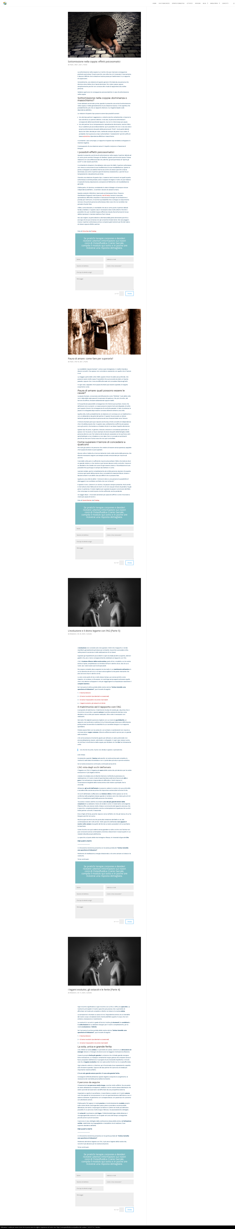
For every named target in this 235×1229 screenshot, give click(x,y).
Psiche (85, 65)
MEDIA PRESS (214, 3)
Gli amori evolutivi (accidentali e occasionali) (94, 696)
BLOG (204, 3)
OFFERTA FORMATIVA (178, 3)
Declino (98, 1227)
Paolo (71, 65)
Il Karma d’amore (85, 693)
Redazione (73, 634)
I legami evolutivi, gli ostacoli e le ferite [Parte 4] (94, 989)
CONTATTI (225, 3)
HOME (154, 3)
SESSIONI (197, 3)
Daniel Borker (87, 500)
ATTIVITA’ (190, 3)
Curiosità (89, 634)
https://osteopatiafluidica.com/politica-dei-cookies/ (72, 1227)
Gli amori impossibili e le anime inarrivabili (94, 700)
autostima (86, 136)
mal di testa (106, 195)
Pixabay (93, 231)
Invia (130, 293)
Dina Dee (86, 231)
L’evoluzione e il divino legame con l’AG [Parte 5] (94, 630)
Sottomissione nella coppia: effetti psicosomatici (94, 61)
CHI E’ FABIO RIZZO (164, 3)
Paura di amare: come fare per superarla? (90, 358)
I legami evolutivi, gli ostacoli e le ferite (92, 703)
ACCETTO (91, 1227)
